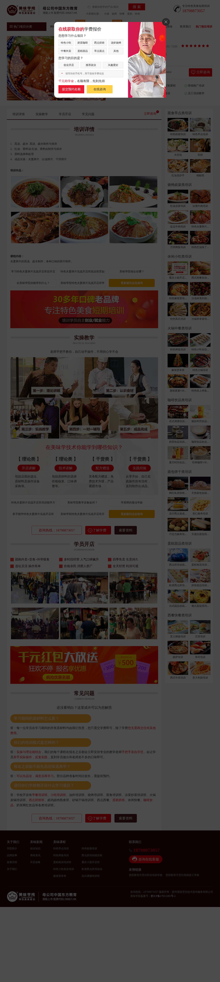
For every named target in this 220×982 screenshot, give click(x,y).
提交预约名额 (71, 89)
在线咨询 (100, 89)
